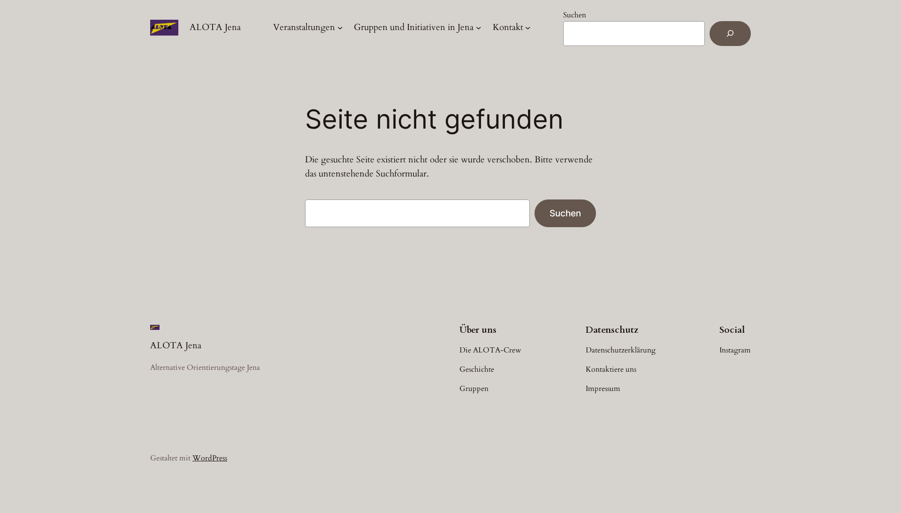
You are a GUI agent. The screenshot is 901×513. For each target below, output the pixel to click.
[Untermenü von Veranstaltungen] (340, 28)
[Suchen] (730, 33)
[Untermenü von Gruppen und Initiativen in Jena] (478, 28)
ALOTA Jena (215, 27)
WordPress (209, 458)
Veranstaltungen (304, 27)
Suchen (574, 15)
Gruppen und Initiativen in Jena (413, 27)
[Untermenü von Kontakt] (528, 28)
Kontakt (508, 27)
